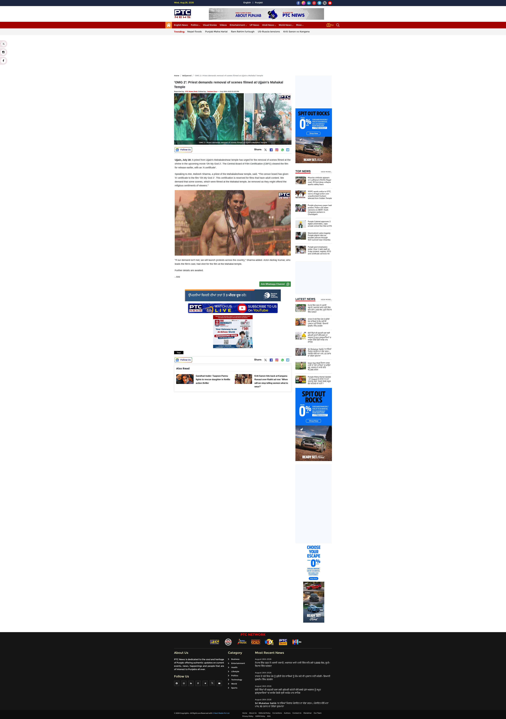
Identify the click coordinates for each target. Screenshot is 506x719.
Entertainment (237, 25)
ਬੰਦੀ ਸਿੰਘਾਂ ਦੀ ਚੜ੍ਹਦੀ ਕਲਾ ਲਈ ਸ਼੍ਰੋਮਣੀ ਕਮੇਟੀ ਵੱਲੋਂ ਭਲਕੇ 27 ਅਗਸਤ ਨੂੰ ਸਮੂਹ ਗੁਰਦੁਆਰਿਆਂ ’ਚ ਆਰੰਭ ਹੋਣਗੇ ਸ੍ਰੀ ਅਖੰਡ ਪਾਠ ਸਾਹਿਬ (319, 337)
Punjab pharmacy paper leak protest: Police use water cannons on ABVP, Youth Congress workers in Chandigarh (320, 209)
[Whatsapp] (282, 150)
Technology (236, 679)
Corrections (277, 713)
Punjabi (259, 2)
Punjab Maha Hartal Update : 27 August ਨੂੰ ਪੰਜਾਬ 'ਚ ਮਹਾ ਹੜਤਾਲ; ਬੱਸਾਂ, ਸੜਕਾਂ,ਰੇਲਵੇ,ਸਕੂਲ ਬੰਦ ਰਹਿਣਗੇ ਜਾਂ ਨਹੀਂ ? (319, 380)
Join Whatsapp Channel (273, 284)
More (299, 25)
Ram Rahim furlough (242, 31)
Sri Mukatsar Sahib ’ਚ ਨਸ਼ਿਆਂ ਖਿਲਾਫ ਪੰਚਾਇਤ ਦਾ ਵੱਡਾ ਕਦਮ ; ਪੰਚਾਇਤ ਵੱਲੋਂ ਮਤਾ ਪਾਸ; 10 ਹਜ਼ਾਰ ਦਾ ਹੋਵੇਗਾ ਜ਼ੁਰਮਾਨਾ (319, 352)
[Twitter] (265, 150)
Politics (194, 25)
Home (176, 75)
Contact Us (297, 713)
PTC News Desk (191, 91)
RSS (269, 716)
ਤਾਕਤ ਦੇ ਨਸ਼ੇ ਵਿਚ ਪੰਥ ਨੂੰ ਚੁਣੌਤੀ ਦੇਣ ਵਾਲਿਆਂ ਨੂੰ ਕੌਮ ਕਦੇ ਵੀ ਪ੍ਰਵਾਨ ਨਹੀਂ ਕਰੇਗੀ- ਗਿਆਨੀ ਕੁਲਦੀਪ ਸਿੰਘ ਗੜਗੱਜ (318, 322)
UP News (254, 25)
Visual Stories (210, 25)
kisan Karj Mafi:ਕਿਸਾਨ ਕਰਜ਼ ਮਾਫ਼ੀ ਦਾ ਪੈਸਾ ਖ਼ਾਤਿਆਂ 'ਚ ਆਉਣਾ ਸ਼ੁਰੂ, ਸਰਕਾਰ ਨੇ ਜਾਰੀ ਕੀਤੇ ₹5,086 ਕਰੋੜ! (319, 366)
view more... (326, 172)
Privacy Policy (247, 716)
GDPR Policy (260, 716)
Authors (287, 713)
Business (235, 659)
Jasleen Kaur (212, 91)
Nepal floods (194, 31)
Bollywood (186, 75)
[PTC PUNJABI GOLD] (255, 642)
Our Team (318, 713)
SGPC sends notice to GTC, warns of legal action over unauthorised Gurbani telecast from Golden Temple (320, 194)
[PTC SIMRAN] (283, 642)
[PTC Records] (228, 642)
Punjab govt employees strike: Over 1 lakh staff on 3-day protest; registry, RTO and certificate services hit (319, 250)
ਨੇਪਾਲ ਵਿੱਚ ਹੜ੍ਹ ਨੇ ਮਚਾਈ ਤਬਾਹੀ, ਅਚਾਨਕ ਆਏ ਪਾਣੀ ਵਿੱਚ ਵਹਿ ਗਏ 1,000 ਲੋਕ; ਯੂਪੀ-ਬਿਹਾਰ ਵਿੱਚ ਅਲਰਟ (320, 308)
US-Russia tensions (269, 31)
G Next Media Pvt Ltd (221, 713)
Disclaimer (307, 713)
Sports (234, 688)
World (234, 684)
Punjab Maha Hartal (216, 31)
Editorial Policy (264, 713)
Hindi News (268, 25)
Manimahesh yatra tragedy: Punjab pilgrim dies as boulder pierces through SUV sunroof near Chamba (319, 236)
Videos (223, 25)
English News (181, 25)
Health (234, 667)
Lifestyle (235, 671)
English (247, 2)
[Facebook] (271, 150)
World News (285, 25)
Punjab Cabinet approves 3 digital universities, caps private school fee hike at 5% (320, 223)
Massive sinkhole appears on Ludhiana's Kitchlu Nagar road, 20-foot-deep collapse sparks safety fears (319, 181)
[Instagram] (277, 150)
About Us (253, 713)
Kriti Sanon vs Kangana (296, 31)
